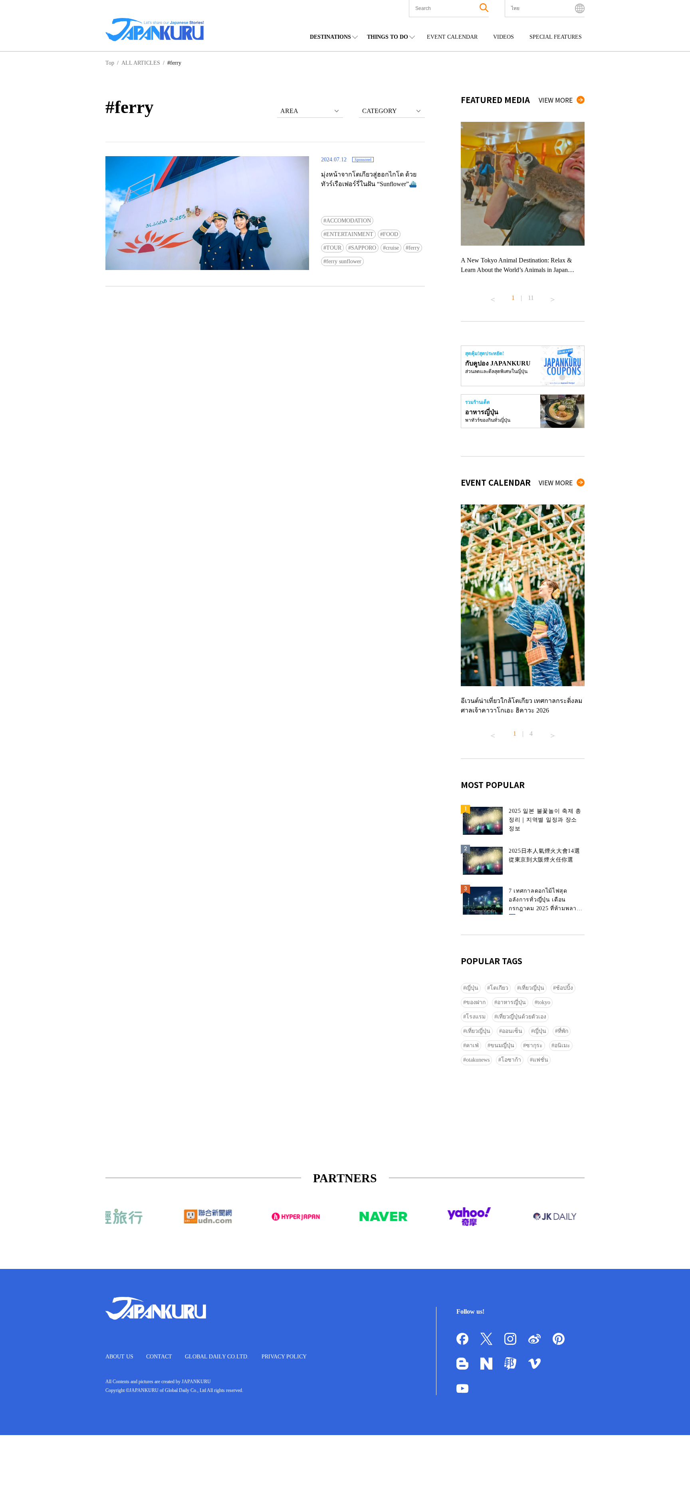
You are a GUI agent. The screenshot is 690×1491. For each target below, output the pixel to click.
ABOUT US (119, 1357)
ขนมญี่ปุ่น (502, 1045)
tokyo (543, 1002)
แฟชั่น (540, 1060)
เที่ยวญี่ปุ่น (532, 988)
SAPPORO (363, 248)
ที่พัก (563, 1031)
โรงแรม (476, 1017)
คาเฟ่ (472, 1045)
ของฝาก (476, 1002)
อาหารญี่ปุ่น (511, 1002)
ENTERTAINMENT (349, 234)
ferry (414, 248)
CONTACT (159, 1357)
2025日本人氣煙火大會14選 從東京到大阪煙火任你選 (544, 855)
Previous (493, 296)
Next (553, 296)
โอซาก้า (511, 1060)
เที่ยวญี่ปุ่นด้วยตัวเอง (521, 1017)
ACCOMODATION (348, 221)
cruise (392, 248)
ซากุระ (534, 1045)
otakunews (478, 1060)
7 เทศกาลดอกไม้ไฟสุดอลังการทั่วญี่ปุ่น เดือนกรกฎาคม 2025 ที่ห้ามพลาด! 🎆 (546, 901)
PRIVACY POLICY (284, 1357)
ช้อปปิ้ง (564, 988)
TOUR (333, 248)
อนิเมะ (562, 1045)
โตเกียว (499, 988)
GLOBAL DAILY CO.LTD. (217, 1357)
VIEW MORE (556, 100)
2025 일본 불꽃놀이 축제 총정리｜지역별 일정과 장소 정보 (545, 820)
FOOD (390, 234)
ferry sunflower (343, 261)
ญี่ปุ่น (472, 988)
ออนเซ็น (512, 1031)
